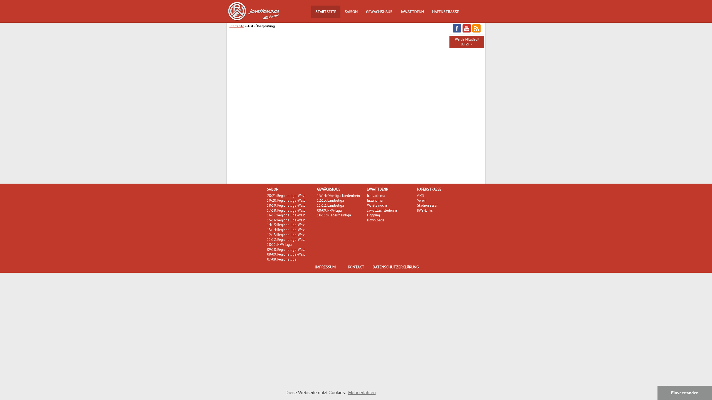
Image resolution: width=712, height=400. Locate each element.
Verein (422, 200)
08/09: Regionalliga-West (286, 254)
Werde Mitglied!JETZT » (467, 41)
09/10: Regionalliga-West (286, 249)
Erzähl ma (375, 200)
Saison (351, 11)
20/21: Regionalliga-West (286, 195)
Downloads (375, 220)
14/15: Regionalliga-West (286, 224)
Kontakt (356, 266)
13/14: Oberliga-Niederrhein (338, 195)
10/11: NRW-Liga (279, 244)
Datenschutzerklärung (396, 266)
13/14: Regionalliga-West (286, 230)
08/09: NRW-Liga (329, 210)
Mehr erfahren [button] (362, 392)
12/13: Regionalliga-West (286, 234)
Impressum (325, 266)
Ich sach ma (376, 195)
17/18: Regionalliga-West (286, 210)
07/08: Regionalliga (281, 259)
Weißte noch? (377, 205)
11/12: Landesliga (330, 205)
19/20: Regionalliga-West (286, 200)
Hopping (373, 215)
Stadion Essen (427, 205)
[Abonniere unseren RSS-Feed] (476, 31)
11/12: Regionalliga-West (286, 239)
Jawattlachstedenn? (382, 210)
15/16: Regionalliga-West (286, 220)
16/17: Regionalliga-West (286, 215)
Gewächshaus (379, 11)
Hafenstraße (445, 11)
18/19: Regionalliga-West (286, 205)
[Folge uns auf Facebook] (457, 31)
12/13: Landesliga (330, 200)
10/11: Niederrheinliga (334, 215)
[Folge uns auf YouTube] (466, 31)
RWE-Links (424, 210)
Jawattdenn (412, 11)
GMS (420, 195)
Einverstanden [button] (685, 393)
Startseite (325, 11)
